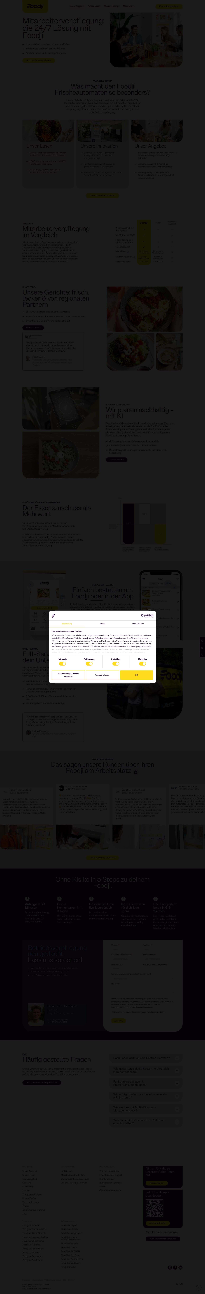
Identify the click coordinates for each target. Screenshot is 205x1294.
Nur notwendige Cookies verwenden (68, 675)
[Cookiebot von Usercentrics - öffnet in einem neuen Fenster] (143, 616)
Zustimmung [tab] (67, 624)
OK (136, 675)
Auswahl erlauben (102, 675)
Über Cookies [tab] (138, 624)
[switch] (87, 663)
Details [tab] (102, 624)
